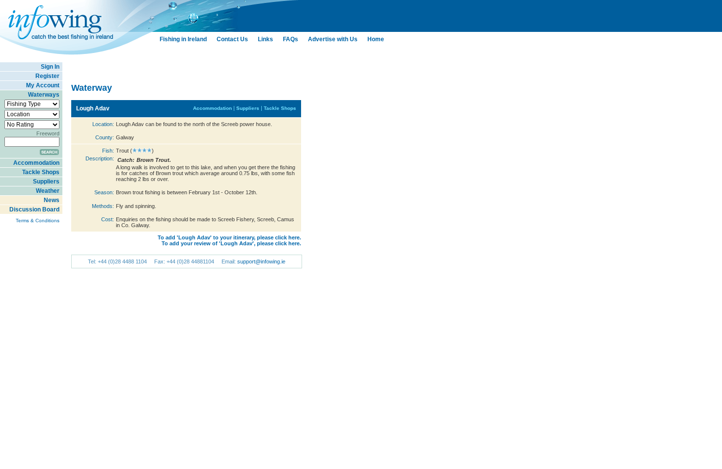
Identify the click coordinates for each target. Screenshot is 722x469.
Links (265, 39)
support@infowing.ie (261, 261)
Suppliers (46, 181)
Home (375, 39)
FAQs (290, 39)
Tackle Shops (40, 172)
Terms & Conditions (37, 220)
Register (47, 76)
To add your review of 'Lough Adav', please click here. (231, 243)
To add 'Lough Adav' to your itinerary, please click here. (229, 237)
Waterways (43, 94)
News (51, 200)
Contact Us (232, 39)
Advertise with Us (333, 39)
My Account (42, 85)
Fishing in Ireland (183, 39)
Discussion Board (34, 209)
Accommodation (36, 162)
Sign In (50, 66)
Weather (47, 190)
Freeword (47, 133)
